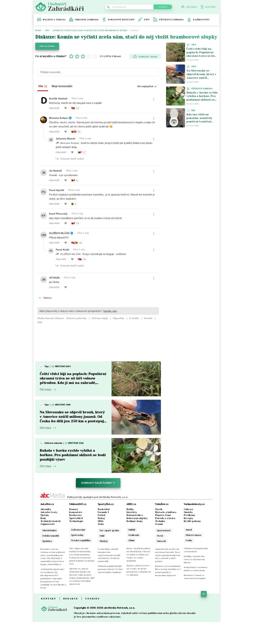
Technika (160, 521)
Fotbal (101, 515)
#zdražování (78, 529)
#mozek (161, 541)
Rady (43, 518)
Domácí (73, 509)
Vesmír (159, 524)
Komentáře (75, 512)
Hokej (101, 518)
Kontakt (48, 598)
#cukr (189, 540)
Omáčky (188, 512)
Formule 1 (103, 512)
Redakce (70, 598)
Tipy (147, 20)
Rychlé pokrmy (192, 521)
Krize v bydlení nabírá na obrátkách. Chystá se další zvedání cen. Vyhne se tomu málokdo (138, 554)
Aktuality (45, 509)
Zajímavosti (201, 20)
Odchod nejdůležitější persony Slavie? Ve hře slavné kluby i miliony (110, 569)
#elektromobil (50, 535)
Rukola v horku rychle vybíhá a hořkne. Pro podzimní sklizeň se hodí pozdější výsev (73, 455)
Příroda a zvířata (165, 518)
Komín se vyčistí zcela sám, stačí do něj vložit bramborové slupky (90, 30)
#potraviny (77, 535)
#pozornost (164, 530)
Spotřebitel (76, 518)
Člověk (158, 509)
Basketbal (103, 509)
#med (189, 529)
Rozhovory (75, 515)
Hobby (130, 509)
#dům (131, 540)
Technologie (76, 521)
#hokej (103, 541)
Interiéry (131, 512)
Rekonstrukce (134, 515)
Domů (38, 30)
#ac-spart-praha (109, 530)
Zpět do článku (47, 46)
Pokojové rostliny (121, 20)
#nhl (101, 535)
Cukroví (188, 509)
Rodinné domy (134, 521)
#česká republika (81, 540)
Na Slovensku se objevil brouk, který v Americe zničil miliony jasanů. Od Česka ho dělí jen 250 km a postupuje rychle (202, 79)
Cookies (92, 598)
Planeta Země (163, 515)
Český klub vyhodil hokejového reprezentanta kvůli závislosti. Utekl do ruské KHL (109, 555)
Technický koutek (50, 521)
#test (160, 535)
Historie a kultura (165, 512)
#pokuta (47, 541)
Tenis (101, 524)
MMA (100, 521)
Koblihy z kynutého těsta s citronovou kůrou (194, 559)
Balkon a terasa (54, 20)
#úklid (131, 529)
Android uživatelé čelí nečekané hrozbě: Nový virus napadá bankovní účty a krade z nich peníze (167, 555)
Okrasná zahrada (87, 20)
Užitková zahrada (171, 20)
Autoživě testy (48, 512)
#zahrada (133, 535)
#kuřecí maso (193, 535)
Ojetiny (44, 515)
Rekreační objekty (137, 518)
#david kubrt (49, 530)
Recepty (188, 518)
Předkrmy (189, 515)
